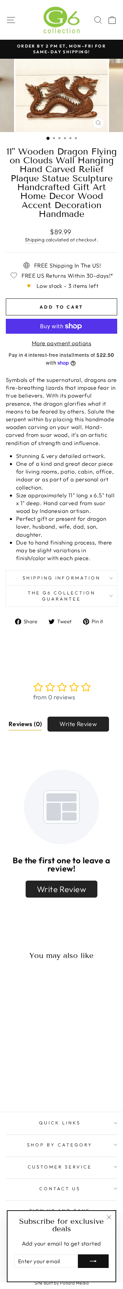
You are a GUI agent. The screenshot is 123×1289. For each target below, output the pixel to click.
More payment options (61, 343)
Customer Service (60, 1167)
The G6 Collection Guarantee (61, 596)
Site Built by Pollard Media (61, 1283)
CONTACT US (59, 1188)
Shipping (34, 240)
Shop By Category (60, 1144)
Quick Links (60, 1122)
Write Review (78, 724)
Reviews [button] (25, 724)
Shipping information (62, 578)
